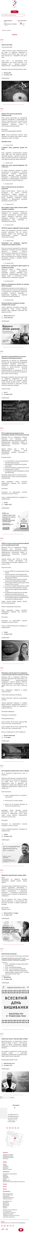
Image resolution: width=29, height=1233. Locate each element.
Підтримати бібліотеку (8, 1197)
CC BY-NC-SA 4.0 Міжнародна (17, 1222)
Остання (12, 1097)
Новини (5, 1189)
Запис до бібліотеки (8, 1195)
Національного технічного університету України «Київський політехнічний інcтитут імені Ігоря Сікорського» (11, 1215)
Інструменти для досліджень (10, 1173)
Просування (6, 1177)
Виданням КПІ (6, 1180)
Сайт (16, 18)
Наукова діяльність (7, 1198)
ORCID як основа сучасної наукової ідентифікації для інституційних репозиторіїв (15, 544)
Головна (4, 30)
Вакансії (5, 1206)
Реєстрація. (5, 488)
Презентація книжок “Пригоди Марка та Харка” (15, 1039)
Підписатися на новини (10, 24)
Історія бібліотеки (7, 1201)
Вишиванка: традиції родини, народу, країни (14, 875)
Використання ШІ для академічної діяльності (14, 1181)
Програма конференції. (8, 711)
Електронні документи (8, 1157)
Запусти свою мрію (7, 44)
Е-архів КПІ (5, 1166)
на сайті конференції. (20, 732)
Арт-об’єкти (6, 1202)
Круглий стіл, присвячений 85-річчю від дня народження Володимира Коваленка (14, 357)
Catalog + (5, 1165)
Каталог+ (6, 18)
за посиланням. (12, 715)
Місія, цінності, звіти (8, 1193)
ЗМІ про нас (6, 1203)
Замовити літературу (8, 1154)
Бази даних (5, 1158)
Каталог (5, 1164)
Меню (14, 11)
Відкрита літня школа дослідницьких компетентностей (12, 114)
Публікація (5, 1176)
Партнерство (6, 1196)
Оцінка (4, 1179)
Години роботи (8, 20)
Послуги (5, 1184)
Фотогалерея (6, 1205)
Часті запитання (22, 20)
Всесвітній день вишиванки (9, 954)
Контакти (5, 1207)
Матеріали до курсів (8, 1156)
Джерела (5, 1175)
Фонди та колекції (7, 1169)
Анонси (5, 1186)
